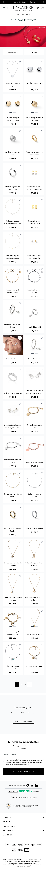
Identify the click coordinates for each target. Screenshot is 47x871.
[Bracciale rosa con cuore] (34, 447)
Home (18, 14)
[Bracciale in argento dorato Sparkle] (13, 276)
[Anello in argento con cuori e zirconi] (13, 173)
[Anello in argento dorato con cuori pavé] (34, 138)
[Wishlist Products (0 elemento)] (38, 8)
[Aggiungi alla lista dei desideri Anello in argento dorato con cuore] (42, 97)
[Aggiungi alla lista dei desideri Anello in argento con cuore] (20, 131)
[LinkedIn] (36, 785)
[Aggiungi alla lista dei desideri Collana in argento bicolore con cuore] (20, 234)
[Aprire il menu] (4, 8)
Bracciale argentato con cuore (12, 460)
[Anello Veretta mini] (34, 345)
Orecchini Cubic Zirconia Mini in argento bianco (12, 426)
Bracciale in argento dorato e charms (13, 633)
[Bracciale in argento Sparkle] (34, 276)
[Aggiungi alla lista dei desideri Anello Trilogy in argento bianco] (20, 303)
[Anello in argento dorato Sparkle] (13, 515)
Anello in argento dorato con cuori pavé (34, 153)
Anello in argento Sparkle (34, 528)
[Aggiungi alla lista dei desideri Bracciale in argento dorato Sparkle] (20, 269)
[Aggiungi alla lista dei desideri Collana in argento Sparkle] (42, 473)
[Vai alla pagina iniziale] (23, 8)
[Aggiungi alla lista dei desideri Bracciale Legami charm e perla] (42, 645)
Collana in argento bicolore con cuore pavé (12, 222)
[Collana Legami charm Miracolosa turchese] (34, 618)
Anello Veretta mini (34, 359)
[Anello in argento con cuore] (13, 138)
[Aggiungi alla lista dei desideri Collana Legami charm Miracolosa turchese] (42, 611)
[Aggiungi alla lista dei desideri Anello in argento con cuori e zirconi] (20, 165)
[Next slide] (43, 2)
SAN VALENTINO (26, 14)
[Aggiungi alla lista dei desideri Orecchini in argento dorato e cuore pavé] (42, 165)
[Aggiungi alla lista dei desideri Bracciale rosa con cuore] (42, 438)
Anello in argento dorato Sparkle (12, 529)
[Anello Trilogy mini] (34, 311)
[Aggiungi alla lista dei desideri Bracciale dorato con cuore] (42, 404)
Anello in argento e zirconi (13, 393)
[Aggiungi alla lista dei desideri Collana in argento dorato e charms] (20, 542)
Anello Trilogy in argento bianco (12, 325)
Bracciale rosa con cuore (34, 462)
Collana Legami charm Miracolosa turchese (34, 633)
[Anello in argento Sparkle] (34, 515)
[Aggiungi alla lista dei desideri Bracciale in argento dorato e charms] (20, 611)
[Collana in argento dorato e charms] (13, 549)
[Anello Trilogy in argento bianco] (13, 310)
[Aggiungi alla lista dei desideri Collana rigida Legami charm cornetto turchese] (20, 645)
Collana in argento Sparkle (34, 495)
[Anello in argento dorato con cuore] (34, 104)
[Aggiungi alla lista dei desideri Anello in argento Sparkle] (42, 507)
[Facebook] (27, 785)
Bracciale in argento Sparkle (34, 291)
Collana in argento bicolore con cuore (12, 256)
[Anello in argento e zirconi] (13, 378)
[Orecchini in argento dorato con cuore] (13, 104)
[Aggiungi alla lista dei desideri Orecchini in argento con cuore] (42, 62)
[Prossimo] (29, 684)
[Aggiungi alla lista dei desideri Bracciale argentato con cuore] (20, 438)
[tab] (11, 112)
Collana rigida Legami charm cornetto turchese (12, 667)
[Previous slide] (3, 2)
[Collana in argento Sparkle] (34, 480)
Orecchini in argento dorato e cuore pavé (34, 187)
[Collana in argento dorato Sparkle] (13, 480)
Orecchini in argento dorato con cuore (13, 118)
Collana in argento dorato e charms (13, 564)
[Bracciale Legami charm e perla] (34, 652)
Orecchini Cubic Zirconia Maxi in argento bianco (34, 391)
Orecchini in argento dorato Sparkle (34, 256)
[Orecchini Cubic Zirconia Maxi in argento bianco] (34, 377)
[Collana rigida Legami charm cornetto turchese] (13, 652)
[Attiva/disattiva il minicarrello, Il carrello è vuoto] (42, 8)
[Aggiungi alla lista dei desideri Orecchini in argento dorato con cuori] (42, 200)
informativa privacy (23, 760)
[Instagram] (32, 785)
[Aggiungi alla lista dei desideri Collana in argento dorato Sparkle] (20, 473)
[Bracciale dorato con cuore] (34, 411)
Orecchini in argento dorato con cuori (34, 222)
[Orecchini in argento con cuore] (34, 69)
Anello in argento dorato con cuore (34, 118)
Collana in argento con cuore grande (13, 84)
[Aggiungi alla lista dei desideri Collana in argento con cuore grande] (20, 62)
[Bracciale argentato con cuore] (13, 446)
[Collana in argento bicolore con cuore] (13, 242)
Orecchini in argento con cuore (34, 84)
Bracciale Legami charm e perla (34, 667)
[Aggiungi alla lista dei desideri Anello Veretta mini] (42, 338)
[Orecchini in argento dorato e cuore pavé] (34, 173)
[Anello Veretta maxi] (13, 345)
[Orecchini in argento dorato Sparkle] (34, 242)
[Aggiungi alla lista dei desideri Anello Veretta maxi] (20, 338)
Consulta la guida (23, 721)
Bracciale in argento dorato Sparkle (13, 291)
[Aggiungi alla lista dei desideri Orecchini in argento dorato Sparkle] (42, 234)
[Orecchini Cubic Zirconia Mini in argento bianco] (13, 411)
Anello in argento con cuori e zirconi (12, 187)
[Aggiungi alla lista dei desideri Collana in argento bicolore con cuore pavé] (20, 200)
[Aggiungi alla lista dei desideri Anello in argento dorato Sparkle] (20, 507)
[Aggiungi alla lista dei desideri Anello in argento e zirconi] (20, 370)
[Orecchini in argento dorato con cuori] (34, 207)
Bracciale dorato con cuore (34, 426)
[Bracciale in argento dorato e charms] (13, 618)
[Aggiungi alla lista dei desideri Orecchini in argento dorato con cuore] (20, 97)
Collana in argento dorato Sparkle (13, 495)
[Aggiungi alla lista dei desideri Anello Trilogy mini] (42, 303)
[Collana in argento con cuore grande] (13, 69)
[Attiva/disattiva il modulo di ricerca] (8, 8)
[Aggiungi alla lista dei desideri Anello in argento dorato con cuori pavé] (42, 131)
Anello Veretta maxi (12, 359)
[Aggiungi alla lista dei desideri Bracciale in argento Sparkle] (42, 269)
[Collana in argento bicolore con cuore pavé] (13, 207)
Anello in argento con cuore (12, 153)
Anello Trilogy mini (34, 327)
